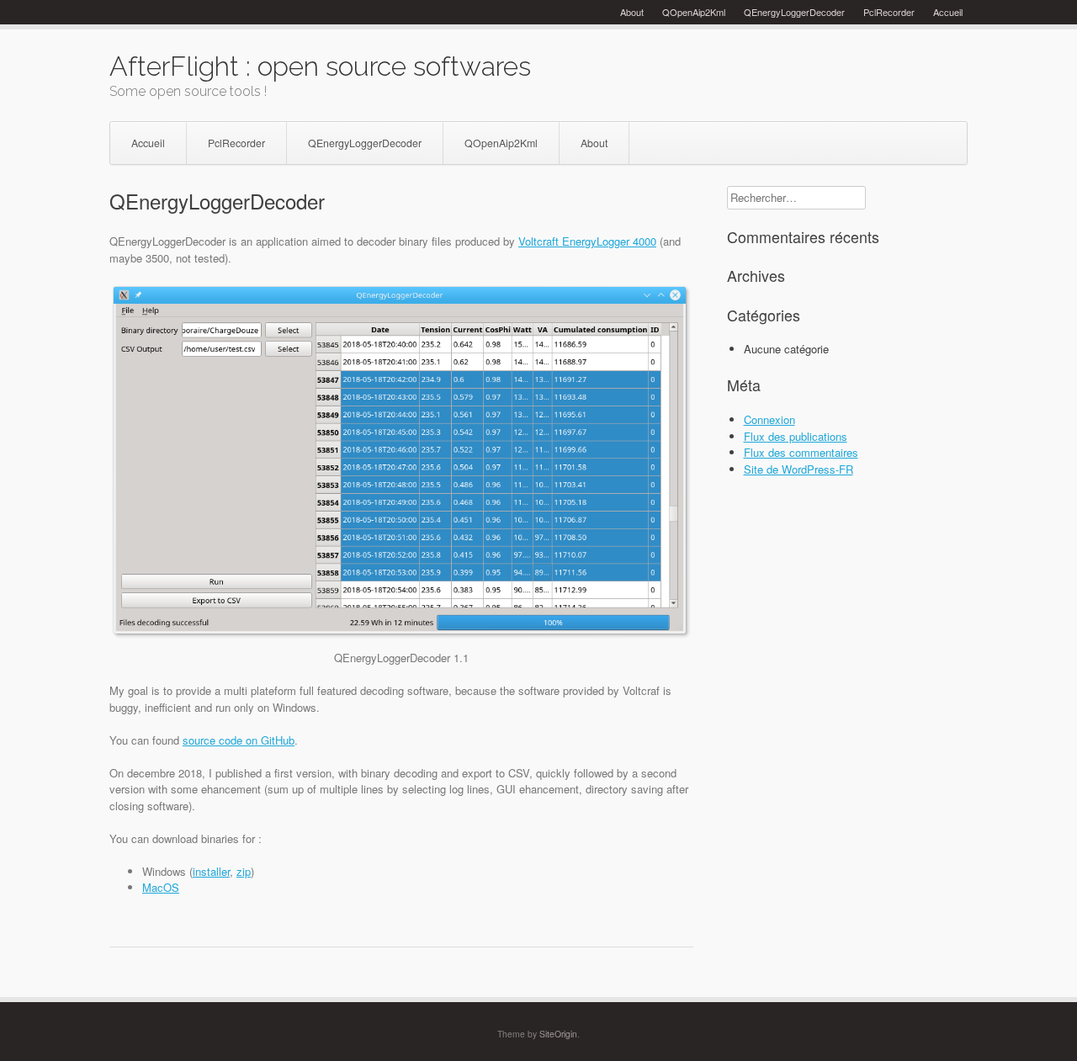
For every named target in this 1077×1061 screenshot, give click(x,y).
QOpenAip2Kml (693, 12)
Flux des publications (795, 436)
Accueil (948, 12)
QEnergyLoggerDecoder (794, 12)
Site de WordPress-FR (798, 469)
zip (243, 871)
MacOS (160, 887)
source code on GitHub (238, 740)
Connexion (769, 419)
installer (211, 871)
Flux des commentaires (801, 452)
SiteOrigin (558, 1033)
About (632, 12)
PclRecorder (889, 12)
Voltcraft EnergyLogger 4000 (587, 241)
